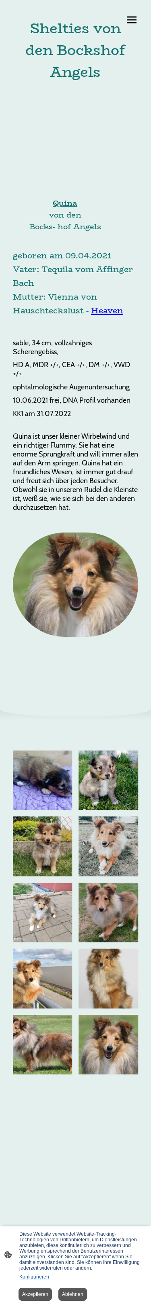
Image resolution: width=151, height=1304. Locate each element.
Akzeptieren (35, 1294)
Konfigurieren (34, 1277)
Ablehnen (72, 1294)
